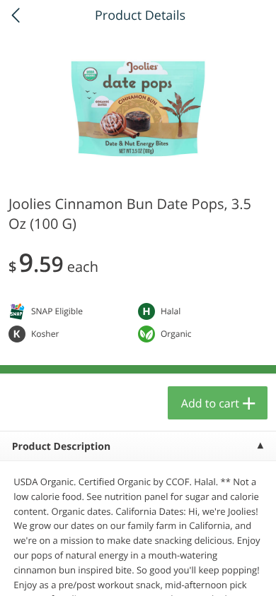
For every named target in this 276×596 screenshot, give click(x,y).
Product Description (61, 446)
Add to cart (210, 403)
